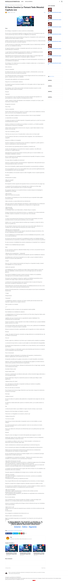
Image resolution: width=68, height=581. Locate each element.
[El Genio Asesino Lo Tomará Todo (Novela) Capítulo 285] (11, 548)
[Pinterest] (21, 533)
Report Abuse (51, 76)
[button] (59, 2)
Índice (24, 527)
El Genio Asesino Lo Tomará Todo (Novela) (14, 530)
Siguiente (33, 527)
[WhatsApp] (19, 533)
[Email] (24, 533)
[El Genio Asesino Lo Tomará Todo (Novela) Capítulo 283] (39, 548)
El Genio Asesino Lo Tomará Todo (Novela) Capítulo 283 (39, 554)
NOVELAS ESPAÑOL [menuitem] (28, 1)
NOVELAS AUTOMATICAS (12, 1)
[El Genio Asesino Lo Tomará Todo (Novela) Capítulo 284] (25, 548)
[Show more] (26, 533)
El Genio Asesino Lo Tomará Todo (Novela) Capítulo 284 (25, 554)
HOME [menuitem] (22, 1)
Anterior (17, 527)
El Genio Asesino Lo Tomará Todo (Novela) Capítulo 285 (11, 554)
